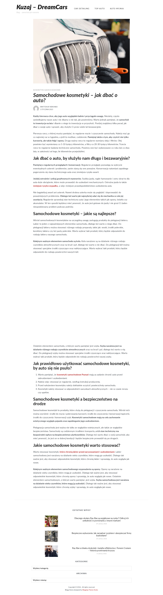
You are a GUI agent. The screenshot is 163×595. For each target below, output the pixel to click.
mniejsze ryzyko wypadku (45, 186)
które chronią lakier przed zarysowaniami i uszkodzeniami (87, 452)
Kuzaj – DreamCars (41, 7)
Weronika (54, 107)
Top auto (100, 9)
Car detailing (81, 9)
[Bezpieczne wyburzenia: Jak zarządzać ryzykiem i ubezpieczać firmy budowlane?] (51, 536)
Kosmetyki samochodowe (46, 90)
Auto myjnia (117, 9)
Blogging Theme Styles (90, 590)
